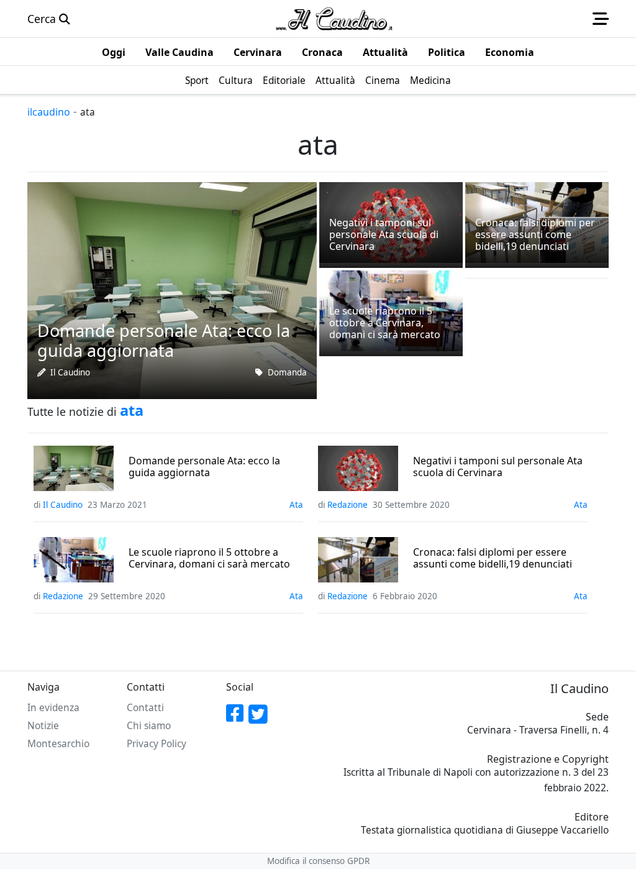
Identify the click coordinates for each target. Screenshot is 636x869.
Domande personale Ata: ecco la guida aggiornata (204, 467)
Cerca (43, 18)
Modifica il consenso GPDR (318, 861)
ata (296, 504)
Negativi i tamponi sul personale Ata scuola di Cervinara (498, 467)
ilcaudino (48, 112)
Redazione (347, 504)
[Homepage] (334, 18)
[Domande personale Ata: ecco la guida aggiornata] (172, 289)
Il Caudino (70, 372)
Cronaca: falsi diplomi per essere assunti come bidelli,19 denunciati (492, 558)
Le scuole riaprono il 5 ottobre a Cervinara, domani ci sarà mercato (209, 558)
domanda (287, 372)
